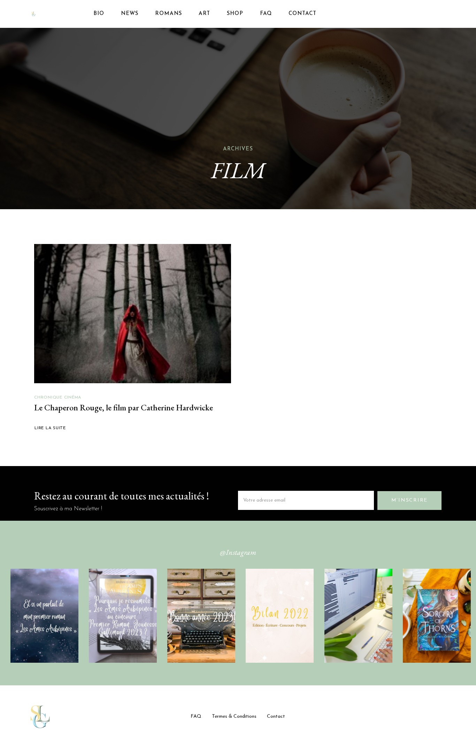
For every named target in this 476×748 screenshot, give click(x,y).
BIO (98, 13)
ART (204, 13)
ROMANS (168, 13)
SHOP (235, 13)
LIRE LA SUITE (50, 428)
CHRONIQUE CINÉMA (57, 397)
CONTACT (302, 13)
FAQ (266, 13)
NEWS (129, 13)
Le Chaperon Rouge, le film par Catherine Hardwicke (123, 407)
